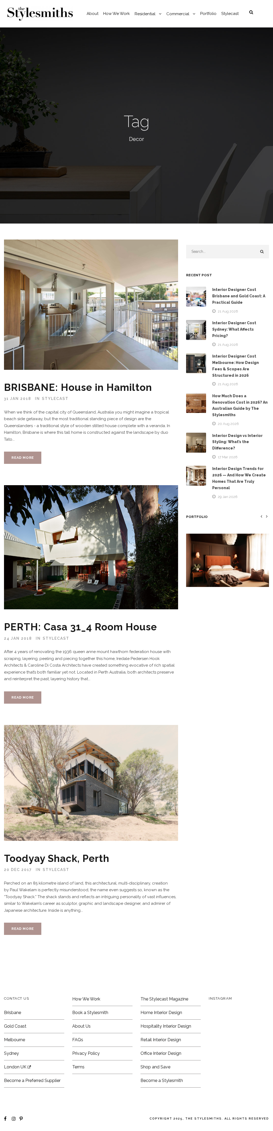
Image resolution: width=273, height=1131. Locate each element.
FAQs (77, 1039)
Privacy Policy (86, 1053)
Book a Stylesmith (90, 1012)
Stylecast (230, 13)
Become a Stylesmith (161, 1080)
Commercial (177, 13)
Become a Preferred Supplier (32, 1080)
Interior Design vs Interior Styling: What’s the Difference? (237, 442)
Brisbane (12, 1012)
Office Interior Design (160, 1053)
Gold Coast (15, 1026)
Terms (78, 1066)
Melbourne (14, 1039)
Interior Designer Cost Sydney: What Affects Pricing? (234, 329)
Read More (22, 458)
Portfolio (208, 13)
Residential (145, 13)
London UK (15, 1066)
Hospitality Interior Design (165, 1026)
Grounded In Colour (227, 568)
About (92, 13)
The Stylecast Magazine (164, 999)
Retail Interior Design (160, 1039)
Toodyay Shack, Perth (56, 858)
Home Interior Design (161, 1012)
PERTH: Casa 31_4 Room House (80, 627)
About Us (81, 1026)
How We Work (116, 13)
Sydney (11, 1053)
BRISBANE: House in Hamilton (78, 387)
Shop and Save (155, 1066)
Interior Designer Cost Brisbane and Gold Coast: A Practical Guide (238, 296)
